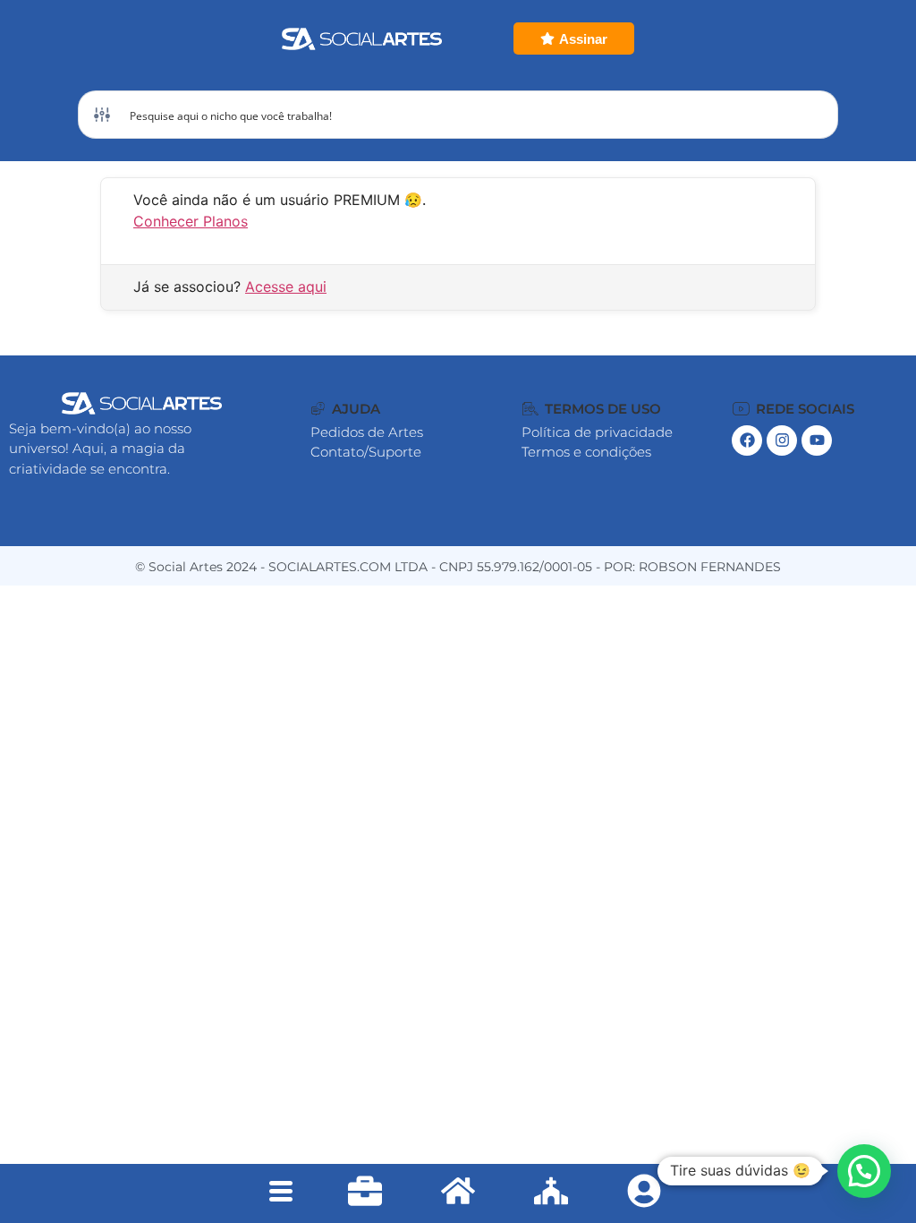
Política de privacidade (597, 431)
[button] (346, 408)
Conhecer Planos (190, 221)
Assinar (583, 39)
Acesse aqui (286, 286)
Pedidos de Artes (366, 431)
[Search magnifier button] (814, 115)
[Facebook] (747, 440)
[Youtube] (817, 440)
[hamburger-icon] (280, 1193)
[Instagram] (782, 440)
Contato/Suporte (365, 451)
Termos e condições (586, 451)
